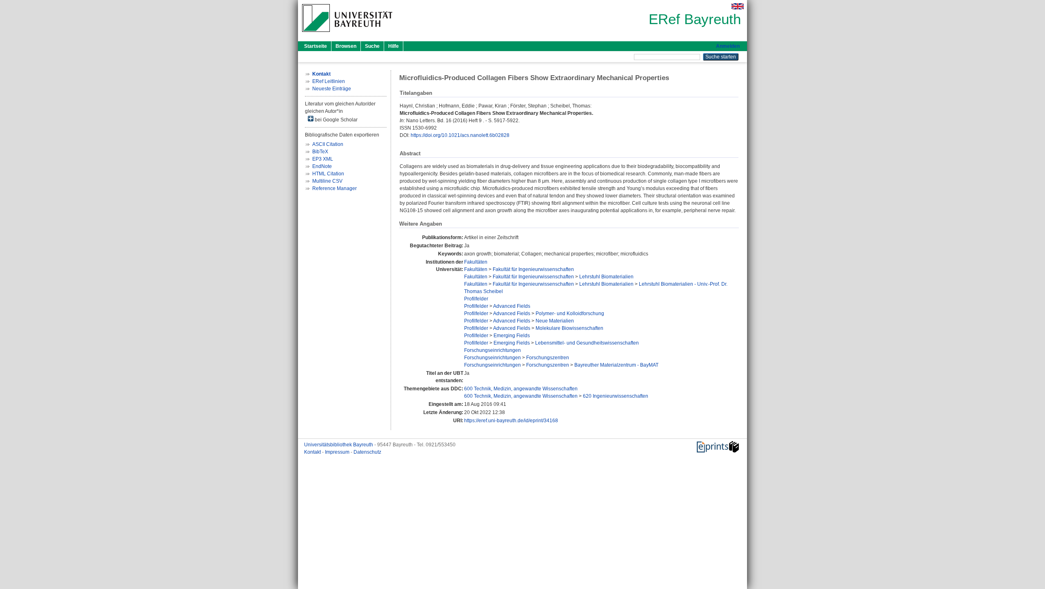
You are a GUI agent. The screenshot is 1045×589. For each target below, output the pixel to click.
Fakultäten (475, 262)
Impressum (338, 452)
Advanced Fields (511, 306)
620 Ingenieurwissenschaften (615, 396)
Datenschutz (367, 452)
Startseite (315, 46)
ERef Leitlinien (328, 81)
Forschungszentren (547, 358)
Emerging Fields (512, 335)
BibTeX (320, 152)
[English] (738, 6)
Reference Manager (334, 188)
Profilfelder (476, 299)
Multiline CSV (327, 181)
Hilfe (393, 46)
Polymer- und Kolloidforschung (570, 313)
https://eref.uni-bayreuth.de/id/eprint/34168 (511, 420)
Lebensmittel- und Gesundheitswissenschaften (587, 343)
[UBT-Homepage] (347, 34)
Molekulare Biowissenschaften (569, 328)
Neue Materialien (555, 321)
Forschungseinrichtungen (492, 350)
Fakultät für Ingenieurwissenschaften (533, 269)
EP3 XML (322, 159)
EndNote (322, 166)
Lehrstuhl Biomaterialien (606, 277)
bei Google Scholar (336, 120)
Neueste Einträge (331, 89)
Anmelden (728, 46)
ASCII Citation (327, 144)
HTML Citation (328, 174)
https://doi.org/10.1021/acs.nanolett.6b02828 (460, 135)
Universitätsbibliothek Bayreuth (339, 445)
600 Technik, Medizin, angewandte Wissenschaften (521, 389)
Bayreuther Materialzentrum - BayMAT (616, 365)
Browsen (346, 46)
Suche (372, 46)
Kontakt (313, 452)
